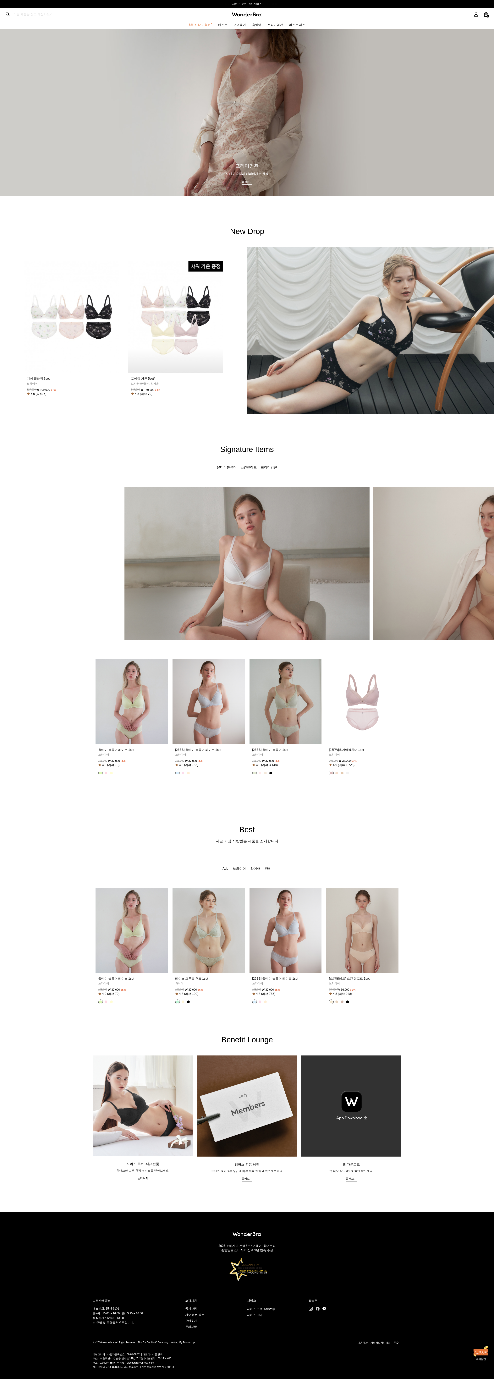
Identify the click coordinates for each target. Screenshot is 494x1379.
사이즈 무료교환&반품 (261, 1309)
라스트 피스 (297, 24)
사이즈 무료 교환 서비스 (247, 3)
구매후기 (191, 1320)
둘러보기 (142, 1178)
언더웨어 (239, 24)
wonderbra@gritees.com (140, 1362)
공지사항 (191, 1308)
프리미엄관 (275, 24)
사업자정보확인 (130, 1366)
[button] (100, 773)
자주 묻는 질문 (194, 1314)
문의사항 (191, 1326)
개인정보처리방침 (380, 1342)
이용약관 (363, 1342)
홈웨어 (256, 24)
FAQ (395, 1342)
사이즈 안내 (254, 1314)
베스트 (222, 24)
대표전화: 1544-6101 (106, 1308)
